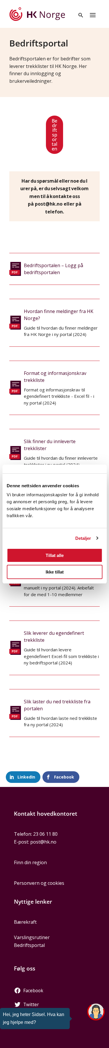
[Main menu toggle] (93, 15)
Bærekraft (25, 922)
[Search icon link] (80, 15)
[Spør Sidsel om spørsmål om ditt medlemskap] (96, 1012)
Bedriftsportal (29, 945)
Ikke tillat (55, 571)
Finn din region (30, 862)
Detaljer (83, 538)
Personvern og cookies (39, 883)
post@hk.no (43, 842)
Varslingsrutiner (32, 937)
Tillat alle (55, 555)
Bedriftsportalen (54, 135)
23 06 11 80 (45, 834)
